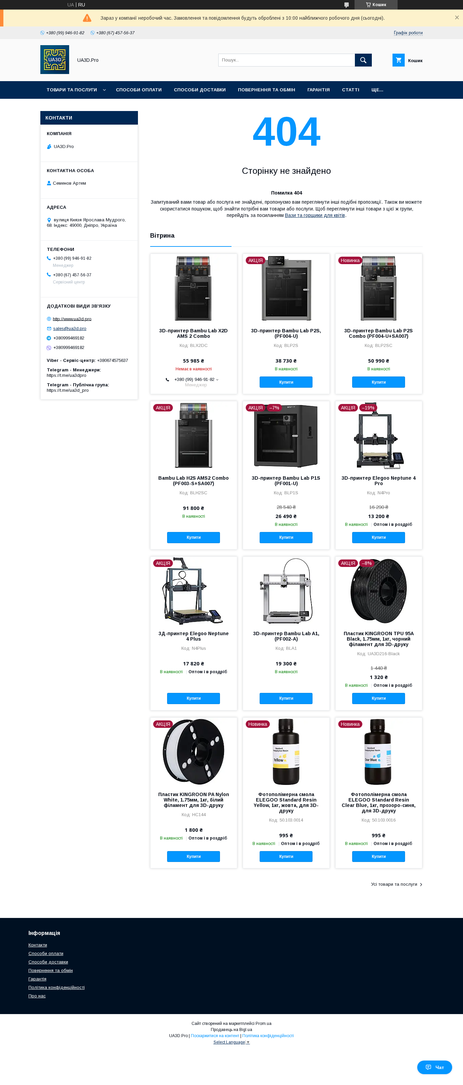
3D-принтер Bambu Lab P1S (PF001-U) (286, 480)
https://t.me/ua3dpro (66, 375)
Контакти (37, 945)
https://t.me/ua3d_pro (68, 390)
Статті (350, 89)
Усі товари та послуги (394, 884)
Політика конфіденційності (56, 987)
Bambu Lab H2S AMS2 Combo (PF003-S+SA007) (193, 480)
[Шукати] (363, 60)
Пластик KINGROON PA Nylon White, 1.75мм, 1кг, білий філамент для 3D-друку (193, 800)
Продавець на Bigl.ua (231, 1029)
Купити (286, 382)
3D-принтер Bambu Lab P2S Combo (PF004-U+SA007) (378, 333)
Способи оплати (139, 89)
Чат (440, 1067)
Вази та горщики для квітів (315, 215)
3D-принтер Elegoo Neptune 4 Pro (379, 480)
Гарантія (318, 89)
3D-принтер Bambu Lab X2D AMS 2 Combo (193, 333)
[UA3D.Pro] (54, 72)
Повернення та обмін (266, 89)
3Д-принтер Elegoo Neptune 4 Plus (194, 636)
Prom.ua (263, 1023)
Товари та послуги (71, 89)
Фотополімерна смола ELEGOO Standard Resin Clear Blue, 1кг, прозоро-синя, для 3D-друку (379, 802)
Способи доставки (200, 89)
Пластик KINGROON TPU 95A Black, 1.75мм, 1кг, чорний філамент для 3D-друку (379, 639)
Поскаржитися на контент (215, 1035)
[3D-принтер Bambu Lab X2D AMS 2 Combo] (193, 288)
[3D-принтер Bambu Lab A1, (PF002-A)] (286, 591)
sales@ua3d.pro (69, 328)
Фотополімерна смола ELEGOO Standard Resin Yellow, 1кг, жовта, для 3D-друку (286, 802)
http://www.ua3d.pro (72, 318)
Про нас (37, 995)
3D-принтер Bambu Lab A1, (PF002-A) (286, 636)
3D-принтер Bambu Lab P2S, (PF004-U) (286, 333)
